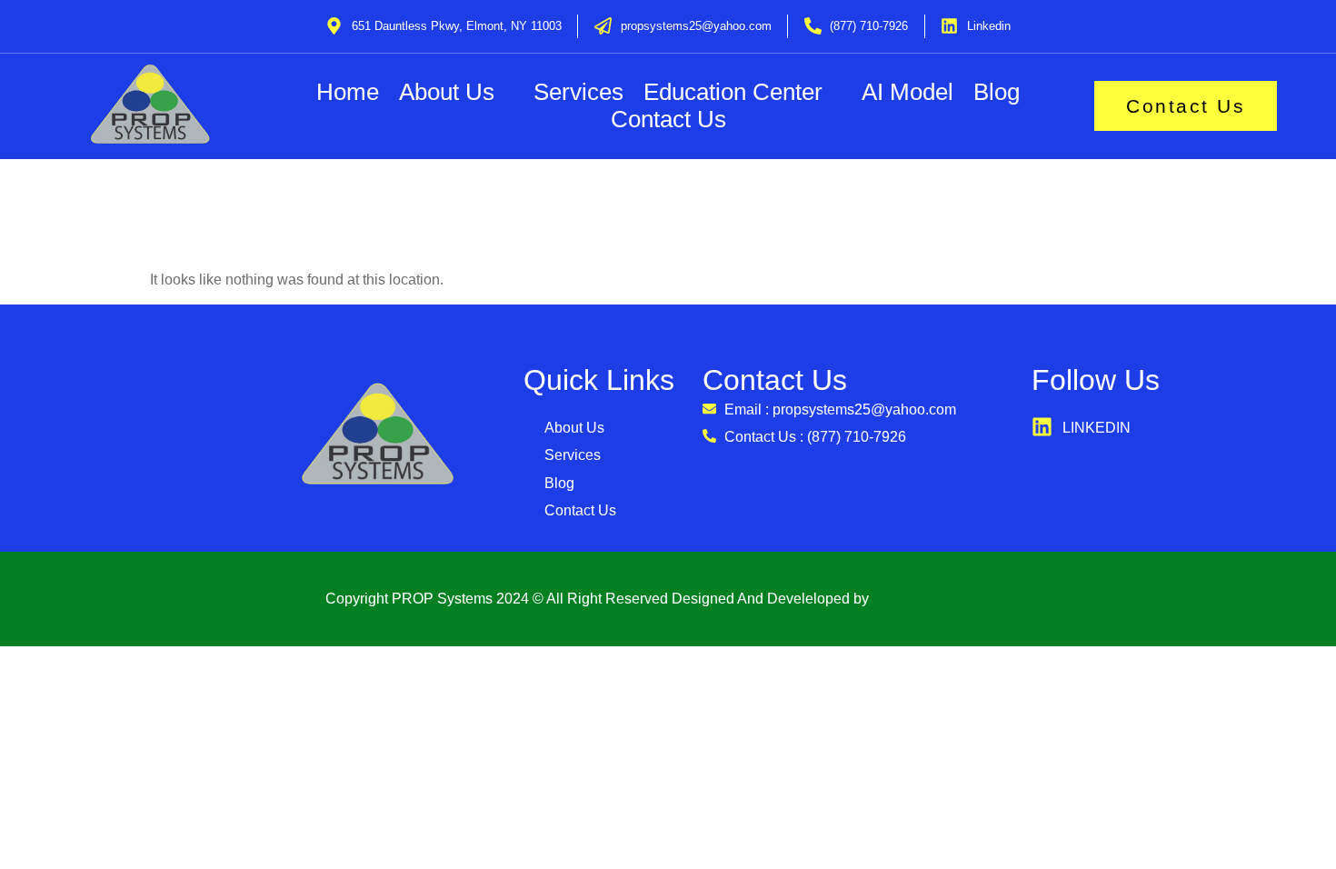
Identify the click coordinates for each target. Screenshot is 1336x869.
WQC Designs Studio (941, 598)
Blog (996, 92)
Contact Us (668, 119)
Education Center (733, 92)
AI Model (907, 92)
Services (578, 92)
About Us (446, 92)
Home (347, 92)
